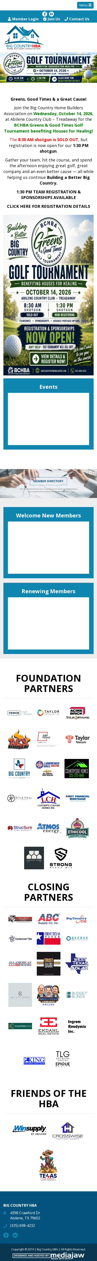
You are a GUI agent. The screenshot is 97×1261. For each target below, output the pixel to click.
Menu (83, 5)
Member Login (25, 19)
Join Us (54, 19)
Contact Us (79, 19)
